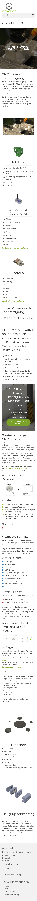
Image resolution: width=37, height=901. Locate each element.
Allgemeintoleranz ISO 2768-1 (16, 469)
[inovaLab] (10, 7)
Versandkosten (20, 415)
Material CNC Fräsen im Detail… (13, 301)
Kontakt (5, 660)
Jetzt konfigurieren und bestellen (18, 422)
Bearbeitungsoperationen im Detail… (15, 248)
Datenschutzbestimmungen (12, 667)
